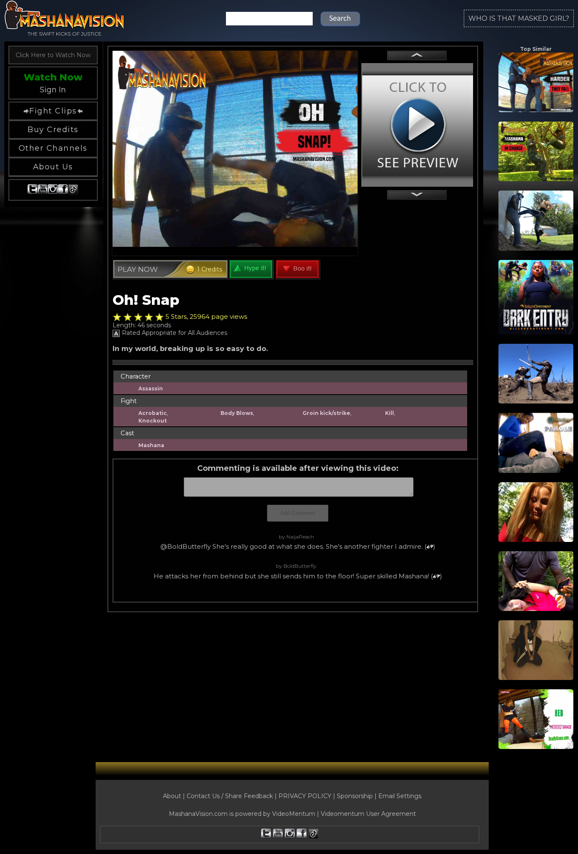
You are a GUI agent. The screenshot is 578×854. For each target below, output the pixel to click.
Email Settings (399, 796)
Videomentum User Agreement (368, 814)
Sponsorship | (357, 796)
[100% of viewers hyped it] (117, 317)
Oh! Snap (146, 299)
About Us (53, 166)
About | (175, 796)
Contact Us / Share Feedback (230, 796)
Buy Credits (53, 129)
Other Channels (53, 148)
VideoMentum (293, 814)
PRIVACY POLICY (304, 796)
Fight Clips (53, 111)
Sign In (53, 89)
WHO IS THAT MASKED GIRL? (518, 18)
